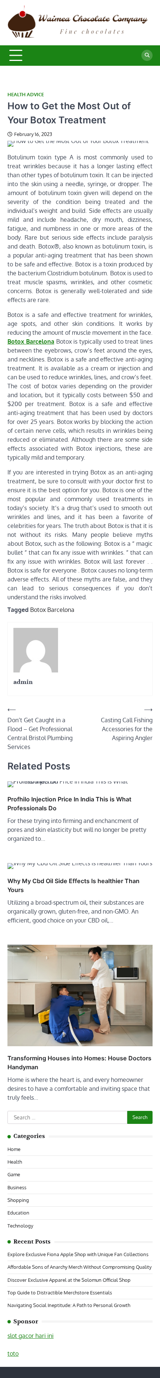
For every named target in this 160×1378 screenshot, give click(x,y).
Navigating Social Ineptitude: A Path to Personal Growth (68, 1305)
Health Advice (25, 94)
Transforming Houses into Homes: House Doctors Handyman (79, 1062)
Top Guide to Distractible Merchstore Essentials (59, 1293)
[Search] (147, 55)
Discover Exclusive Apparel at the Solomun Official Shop (69, 1280)
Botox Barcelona (52, 609)
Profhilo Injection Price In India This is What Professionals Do (69, 803)
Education (18, 1213)
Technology (20, 1226)
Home (13, 1149)
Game (13, 1174)
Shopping (18, 1200)
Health (14, 1162)
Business (16, 1187)
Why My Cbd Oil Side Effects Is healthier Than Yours (73, 885)
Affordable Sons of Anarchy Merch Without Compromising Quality (79, 1267)
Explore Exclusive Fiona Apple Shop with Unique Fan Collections (77, 1254)
